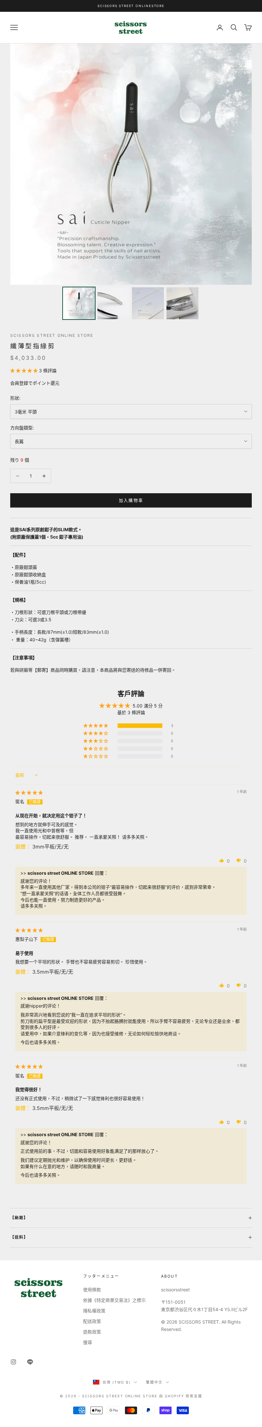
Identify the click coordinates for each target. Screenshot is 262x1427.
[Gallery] (131, 182)
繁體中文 (154, 1382)
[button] (24, 370)
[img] (29, 792)
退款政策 (92, 1331)
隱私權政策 (94, 1310)
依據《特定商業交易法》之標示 (114, 1300)
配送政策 (92, 1321)
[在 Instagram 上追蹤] (13, 1362)
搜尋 (87, 1342)
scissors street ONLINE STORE (51, 335)
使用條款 (92, 1289)
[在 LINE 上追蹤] (30, 1362)
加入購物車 (131, 500)
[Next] (242, 164)
